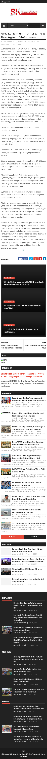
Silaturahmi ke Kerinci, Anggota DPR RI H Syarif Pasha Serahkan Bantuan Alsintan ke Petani (27, 456)
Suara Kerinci (17, 754)
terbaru (12, 537)
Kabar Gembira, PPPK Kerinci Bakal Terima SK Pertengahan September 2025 (26, 484)
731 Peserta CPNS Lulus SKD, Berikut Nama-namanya (28, 523)
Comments (34, 537)
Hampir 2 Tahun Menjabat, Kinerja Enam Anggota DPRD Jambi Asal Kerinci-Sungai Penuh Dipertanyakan (29, 399)
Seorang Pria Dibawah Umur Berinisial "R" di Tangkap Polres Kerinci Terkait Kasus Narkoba (28, 737)
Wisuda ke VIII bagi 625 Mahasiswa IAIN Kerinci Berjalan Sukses (27, 570)
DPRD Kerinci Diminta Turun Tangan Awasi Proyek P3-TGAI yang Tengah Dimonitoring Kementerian (22, 375)
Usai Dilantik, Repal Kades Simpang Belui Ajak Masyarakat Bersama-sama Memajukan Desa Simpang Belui (28, 617)
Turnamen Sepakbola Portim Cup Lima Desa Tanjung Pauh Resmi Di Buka (27, 670)
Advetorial (5, 44)
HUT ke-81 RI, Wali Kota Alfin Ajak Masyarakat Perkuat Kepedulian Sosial (21, 330)
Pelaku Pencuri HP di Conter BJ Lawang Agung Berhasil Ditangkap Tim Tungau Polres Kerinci (28, 717)
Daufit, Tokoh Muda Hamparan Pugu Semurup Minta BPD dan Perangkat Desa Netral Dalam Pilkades (28, 640)
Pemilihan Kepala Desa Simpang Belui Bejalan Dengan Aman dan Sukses (28, 628)
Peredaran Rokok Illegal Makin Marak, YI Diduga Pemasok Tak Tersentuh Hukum (27, 550)
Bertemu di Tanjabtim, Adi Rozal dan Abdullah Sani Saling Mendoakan (28, 580)
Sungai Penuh (15, 44)
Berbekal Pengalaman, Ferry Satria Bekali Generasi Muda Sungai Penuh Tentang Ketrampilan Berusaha (28, 560)
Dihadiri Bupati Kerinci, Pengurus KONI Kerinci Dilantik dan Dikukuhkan (28, 680)
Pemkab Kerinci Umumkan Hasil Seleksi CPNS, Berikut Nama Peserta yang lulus (26, 511)
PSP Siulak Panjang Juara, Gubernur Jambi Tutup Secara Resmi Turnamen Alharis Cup (29, 690)
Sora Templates (34, 754)
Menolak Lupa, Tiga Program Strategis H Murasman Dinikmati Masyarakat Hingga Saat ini (28, 497)
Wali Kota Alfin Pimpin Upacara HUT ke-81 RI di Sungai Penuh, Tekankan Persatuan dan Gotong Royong (23, 283)
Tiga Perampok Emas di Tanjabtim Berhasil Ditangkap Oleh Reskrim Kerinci (27, 727)
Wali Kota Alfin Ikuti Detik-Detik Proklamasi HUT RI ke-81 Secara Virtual (22, 306)
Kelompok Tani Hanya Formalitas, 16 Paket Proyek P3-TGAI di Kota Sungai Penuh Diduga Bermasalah (29, 427)
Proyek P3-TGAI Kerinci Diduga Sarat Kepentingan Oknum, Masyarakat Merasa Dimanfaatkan (27, 443)
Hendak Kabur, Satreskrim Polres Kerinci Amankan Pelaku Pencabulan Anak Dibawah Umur (29, 707)
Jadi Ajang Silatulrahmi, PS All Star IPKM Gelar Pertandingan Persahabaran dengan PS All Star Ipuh (28, 659)
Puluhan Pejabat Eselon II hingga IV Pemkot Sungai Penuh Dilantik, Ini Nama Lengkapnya (28, 414)
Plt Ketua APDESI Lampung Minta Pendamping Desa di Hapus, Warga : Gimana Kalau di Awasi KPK (28, 605)
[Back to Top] (23, 751)
